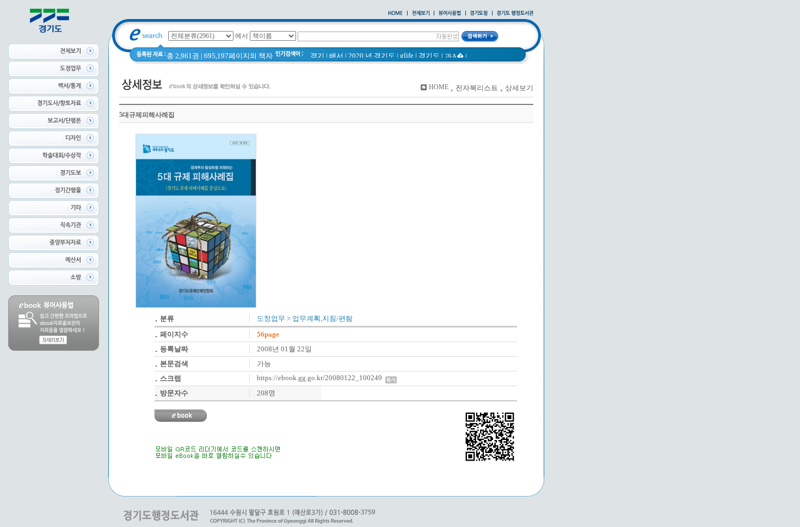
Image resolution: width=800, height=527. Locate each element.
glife (407, 55)
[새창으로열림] (479, 13)
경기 (317, 56)
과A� (454, 56)
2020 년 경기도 (371, 56)
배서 (336, 56)
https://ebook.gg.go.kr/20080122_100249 (321, 378)
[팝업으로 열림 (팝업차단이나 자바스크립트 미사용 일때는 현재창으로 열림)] (450, 13)
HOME (438, 87)
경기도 (429, 56)
